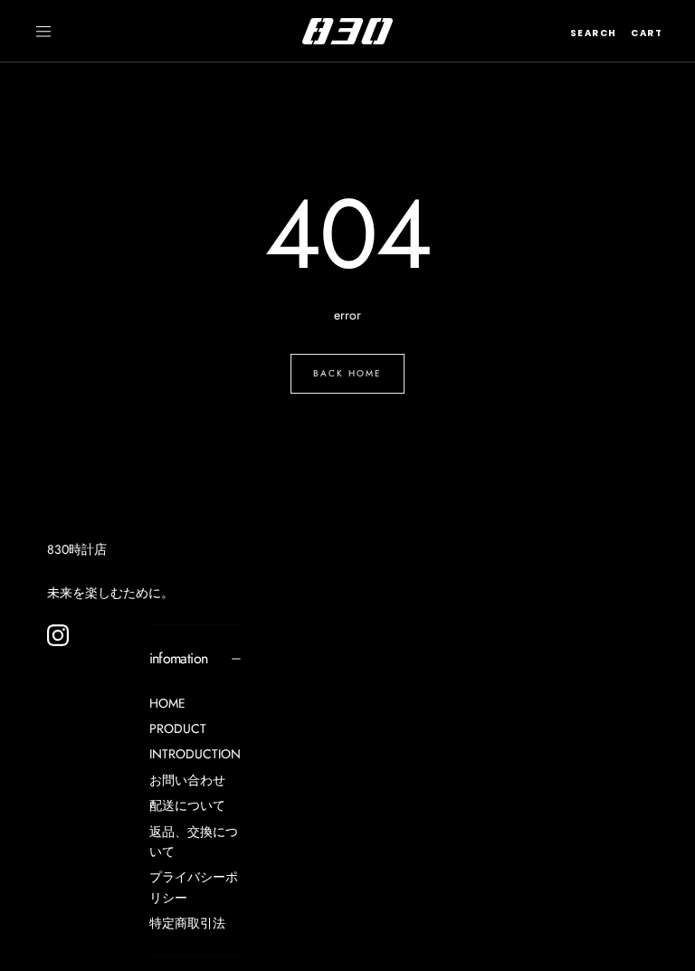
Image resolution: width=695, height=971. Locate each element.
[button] (43, 32)
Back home (347, 373)
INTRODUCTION (195, 754)
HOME (167, 703)
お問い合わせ (187, 780)
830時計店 (77, 549)
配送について (187, 805)
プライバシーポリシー (193, 887)
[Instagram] (58, 635)
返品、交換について (193, 842)
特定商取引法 (187, 923)
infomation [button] (178, 658)
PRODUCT (177, 728)
